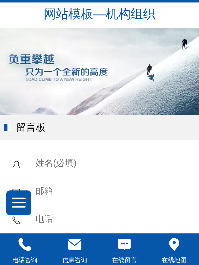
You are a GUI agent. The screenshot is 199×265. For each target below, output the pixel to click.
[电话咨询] (25, 244)
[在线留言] (124, 244)
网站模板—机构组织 (99, 14)
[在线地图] (174, 244)
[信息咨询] (75, 244)
